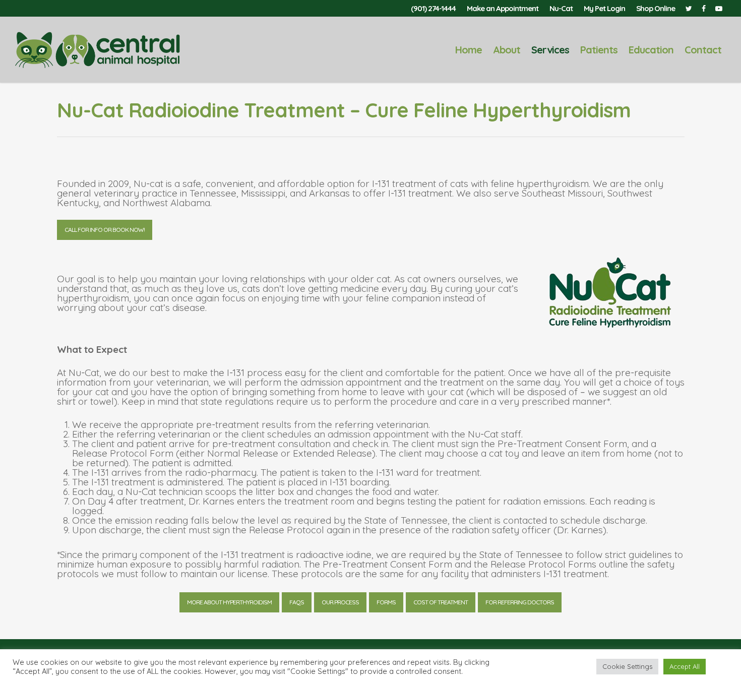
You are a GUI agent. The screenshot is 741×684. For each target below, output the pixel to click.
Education (651, 49)
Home (468, 49)
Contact (703, 49)
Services (550, 49)
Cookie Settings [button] (627, 666)
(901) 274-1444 (433, 8)
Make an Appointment (502, 8)
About (506, 49)
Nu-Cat (561, 8)
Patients (599, 49)
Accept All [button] (684, 666)
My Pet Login (604, 8)
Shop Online (655, 8)
